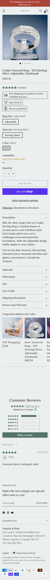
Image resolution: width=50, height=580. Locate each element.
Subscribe (42, 503)
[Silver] (6, 148)
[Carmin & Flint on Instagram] (8, 513)
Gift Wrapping (11, 342)
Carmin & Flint (25, 557)
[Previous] (4, 3)
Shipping (7, 207)
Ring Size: (14, 116)
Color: (9, 142)
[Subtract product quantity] (13, 173)
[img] (9, 452)
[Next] (46, 3)
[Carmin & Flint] (25, 10)
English (5, 553)
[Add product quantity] (5, 173)
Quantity (7, 168)
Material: (15, 129)
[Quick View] (20, 335)
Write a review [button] (25, 435)
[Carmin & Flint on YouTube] (12, 513)
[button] (9, 87)
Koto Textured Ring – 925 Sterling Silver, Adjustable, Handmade (34, 349)
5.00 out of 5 (32, 406)
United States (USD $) (25, 553)
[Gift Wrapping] (12, 328)
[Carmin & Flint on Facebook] (4, 513)
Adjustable (10, 121)
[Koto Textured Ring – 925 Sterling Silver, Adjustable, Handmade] (35, 328)
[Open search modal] (40, 11)
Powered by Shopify (11, 563)
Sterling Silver (12, 135)
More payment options (25, 200)
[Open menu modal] (4, 11)
